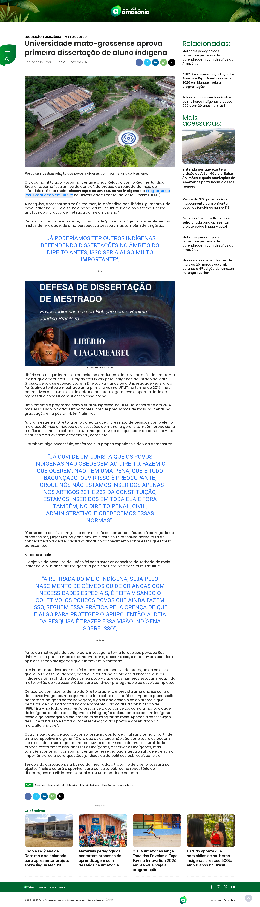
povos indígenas (126, 785)
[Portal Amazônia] (130, 11)
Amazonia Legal (56, 785)
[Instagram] (218, 887)
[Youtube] (232, 887)
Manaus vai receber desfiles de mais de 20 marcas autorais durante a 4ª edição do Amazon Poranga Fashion (208, 266)
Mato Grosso (76, 37)
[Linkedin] (155, 62)
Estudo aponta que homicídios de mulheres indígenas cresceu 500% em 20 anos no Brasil (207, 101)
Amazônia (53, 37)
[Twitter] (147, 62)
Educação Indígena (89, 785)
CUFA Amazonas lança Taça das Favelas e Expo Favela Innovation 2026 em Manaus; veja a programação (208, 80)
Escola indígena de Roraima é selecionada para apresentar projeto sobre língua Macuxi (206, 222)
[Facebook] (139, 62)
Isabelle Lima (41, 62)
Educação (33, 37)
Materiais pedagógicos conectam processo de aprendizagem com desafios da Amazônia (207, 57)
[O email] (171, 62)
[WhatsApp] (163, 62)
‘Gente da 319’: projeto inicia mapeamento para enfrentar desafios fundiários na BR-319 (205, 203)
